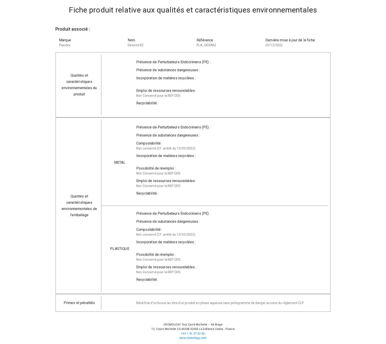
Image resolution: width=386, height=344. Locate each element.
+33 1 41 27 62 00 (193, 333)
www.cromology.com (193, 338)
